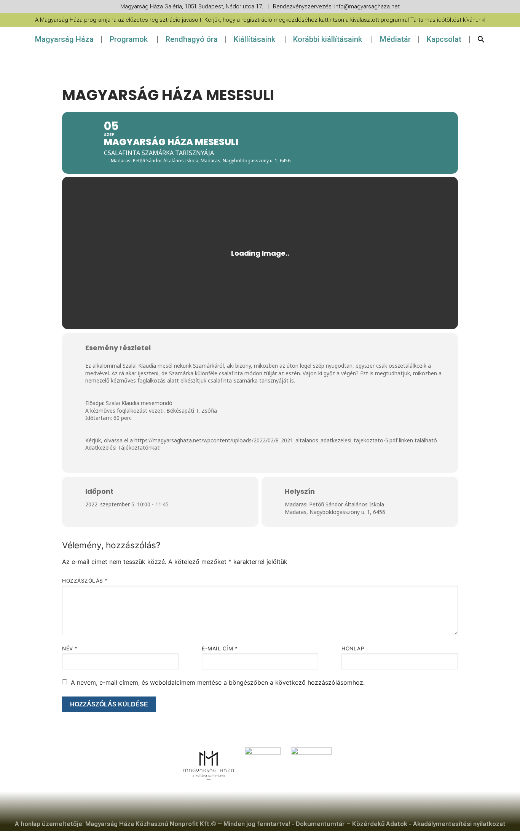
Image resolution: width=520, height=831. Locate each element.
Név (70, 648)
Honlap (352, 648)
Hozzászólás (85, 581)
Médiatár (395, 39)
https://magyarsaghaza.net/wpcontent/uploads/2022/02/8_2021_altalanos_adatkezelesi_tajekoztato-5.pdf (265, 440)
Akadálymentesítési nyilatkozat (459, 824)
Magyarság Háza (64, 39)
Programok (129, 39)
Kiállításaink (254, 39)
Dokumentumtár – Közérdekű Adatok (351, 824)
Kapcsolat (444, 39)
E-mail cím (220, 648)
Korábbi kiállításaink (327, 39)
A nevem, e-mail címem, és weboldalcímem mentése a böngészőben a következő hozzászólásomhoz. (218, 682)
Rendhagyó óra (192, 39)
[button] (481, 39)
